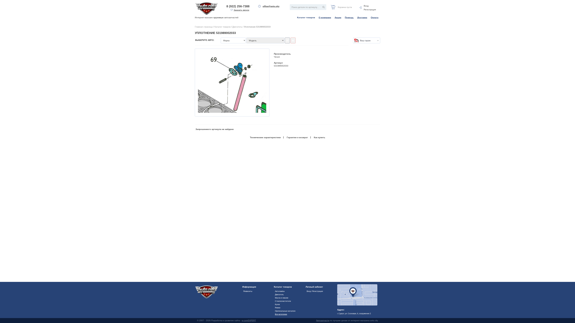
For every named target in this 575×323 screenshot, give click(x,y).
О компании (325, 17)
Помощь (349, 17)
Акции (338, 17)
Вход (366, 6)
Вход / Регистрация (315, 291)
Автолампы (280, 291)
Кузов (277, 304)
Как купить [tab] (319, 137)
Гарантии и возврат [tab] (297, 137)
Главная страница (204, 27)
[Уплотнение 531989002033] (232, 82)
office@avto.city (271, 6)
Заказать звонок (241, 10)
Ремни (277, 308)
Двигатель (237, 27)
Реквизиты (247, 291)
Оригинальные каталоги (285, 311)
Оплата (374, 17)
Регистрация (370, 9)
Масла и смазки (281, 298)
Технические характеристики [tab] (265, 137)
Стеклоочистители (283, 301)
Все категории (281, 314)
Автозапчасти (322, 320)
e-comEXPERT (249, 320)
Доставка (362, 17)
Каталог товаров (306, 17)
